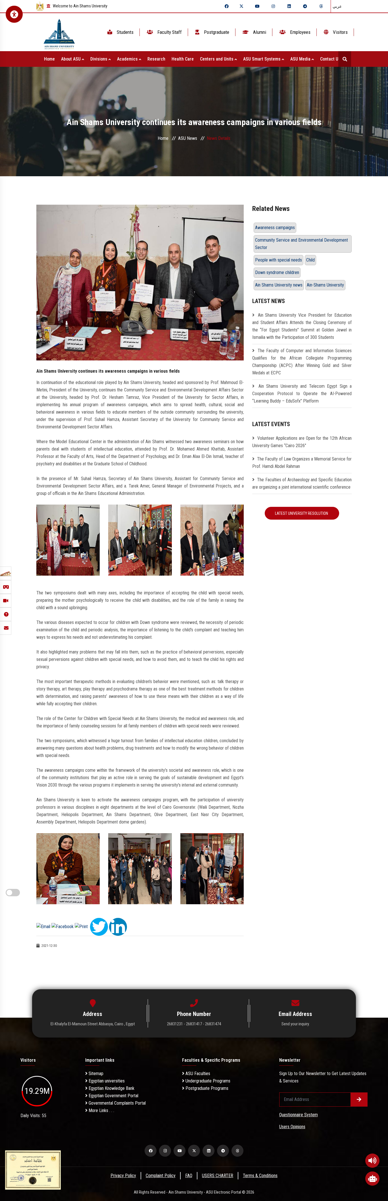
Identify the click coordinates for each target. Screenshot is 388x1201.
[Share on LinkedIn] (118, 926)
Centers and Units (217, 59)
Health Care (183, 59)
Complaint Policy (161, 1175)
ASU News (187, 138)
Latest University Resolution (302, 513)
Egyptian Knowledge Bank (110, 1088)
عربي (337, 6)
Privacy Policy (123, 1175)
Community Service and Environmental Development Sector (301, 243)
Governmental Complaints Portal (116, 1103)
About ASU (71, 59)
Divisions (99, 59)
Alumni (259, 32)
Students (124, 32)
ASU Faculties (197, 1073)
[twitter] (241, 6)
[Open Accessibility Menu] (14, 14)
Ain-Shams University (325, 285)
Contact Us (331, 59)
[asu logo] (59, 32)
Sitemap (95, 1073)
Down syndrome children (277, 272)
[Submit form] (359, 1099)
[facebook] (226, 6)
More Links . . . (100, 1110)
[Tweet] (99, 926)
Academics (128, 59)
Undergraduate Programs (207, 1081)
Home (49, 59)
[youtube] (257, 6)
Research (156, 59)
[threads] (321, 6)
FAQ (188, 1175)
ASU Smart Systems (262, 59)
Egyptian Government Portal (112, 1095)
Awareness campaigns (275, 227)
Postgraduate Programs (206, 1088)
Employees (299, 32)
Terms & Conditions (260, 1175)
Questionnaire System (298, 1114)
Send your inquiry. (295, 1023)
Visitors (340, 32)
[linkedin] (289, 6)
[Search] (344, 59)
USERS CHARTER (217, 1175)
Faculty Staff (169, 32)
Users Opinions (292, 1126)
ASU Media (301, 59)
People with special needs (278, 260)
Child (310, 260)
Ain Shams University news (279, 285)
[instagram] (273, 6)
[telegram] (305, 6)
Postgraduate (216, 32)
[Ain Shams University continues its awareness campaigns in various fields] (140, 282)
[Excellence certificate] (33, 1169)
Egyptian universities (106, 1081)
